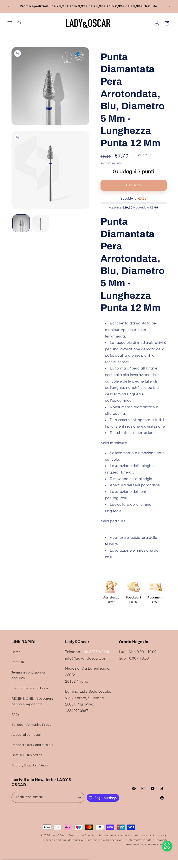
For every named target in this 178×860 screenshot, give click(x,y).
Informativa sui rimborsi (30, 688)
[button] (10, 23)
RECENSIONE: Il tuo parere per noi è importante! (32, 701)
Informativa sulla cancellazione (146, 844)
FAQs (16, 714)
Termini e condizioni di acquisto (28, 675)
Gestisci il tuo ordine (27, 755)
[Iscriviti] (79, 797)
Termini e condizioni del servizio (62, 840)
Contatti (18, 662)
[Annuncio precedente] (8, 6)
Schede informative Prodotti (33, 724)
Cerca (16, 652)
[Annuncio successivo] (169, 6)
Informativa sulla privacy (150, 835)
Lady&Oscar (60, 835)
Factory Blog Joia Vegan (30, 765)
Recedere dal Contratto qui (32, 745)
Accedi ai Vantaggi (26, 734)
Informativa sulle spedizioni (105, 840)
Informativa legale (139, 840)
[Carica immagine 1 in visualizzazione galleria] (21, 223)
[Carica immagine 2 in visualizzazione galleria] (40, 223)
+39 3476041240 (96, 652)
